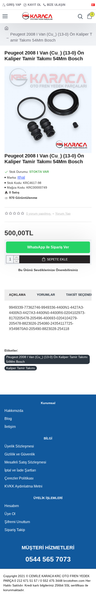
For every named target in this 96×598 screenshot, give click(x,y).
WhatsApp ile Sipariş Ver (48, 247)
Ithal (21, 177)
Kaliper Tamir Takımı (20, 368)
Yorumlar (46, 294)
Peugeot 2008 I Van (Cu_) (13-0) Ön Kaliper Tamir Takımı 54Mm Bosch (47, 359)
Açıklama (17, 294)
